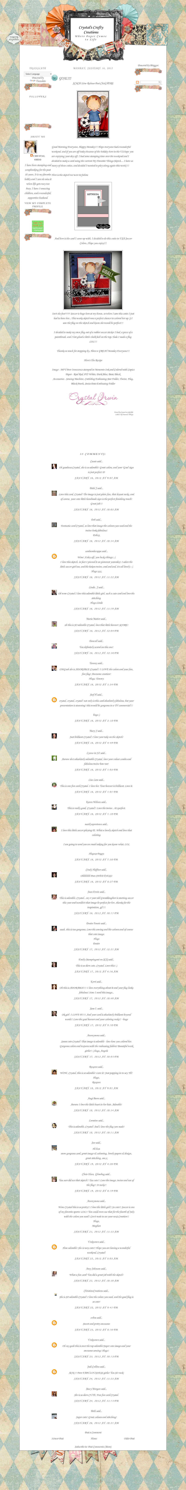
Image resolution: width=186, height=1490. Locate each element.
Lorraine (93, 1120)
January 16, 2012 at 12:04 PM (96, 630)
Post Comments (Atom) (99, 1446)
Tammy (93, 663)
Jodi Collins (93, 1366)
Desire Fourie (93, 923)
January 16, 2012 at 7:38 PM (96, 859)
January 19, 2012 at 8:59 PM (96, 1190)
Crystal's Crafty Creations (91, 30)
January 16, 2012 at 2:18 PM (96, 720)
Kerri (93, 981)
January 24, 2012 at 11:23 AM (96, 1378)
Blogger (154, 65)
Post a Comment (93, 1432)
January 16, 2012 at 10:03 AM (96, 509)
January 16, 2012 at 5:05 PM (96, 791)
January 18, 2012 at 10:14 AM (96, 1110)
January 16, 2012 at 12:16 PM (96, 653)
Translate (41, 81)
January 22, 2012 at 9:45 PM (96, 1307)
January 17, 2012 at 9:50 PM (96, 1025)
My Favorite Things (126, 415)
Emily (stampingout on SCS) (93, 959)
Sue (93, 1142)
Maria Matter (93, 619)
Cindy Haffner (93, 869)
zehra (93, 1317)
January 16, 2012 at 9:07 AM (96, 478)
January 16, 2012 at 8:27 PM (96, 881)
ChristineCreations (93, 1291)
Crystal (39, 156)
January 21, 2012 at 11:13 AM (96, 1231)
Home (94, 1438)
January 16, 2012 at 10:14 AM (96, 541)
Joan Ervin (93, 892)
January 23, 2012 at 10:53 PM (96, 1356)
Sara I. (93, 1008)
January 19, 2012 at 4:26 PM (96, 1164)
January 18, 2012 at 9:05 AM (96, 1088)
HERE (109, 83)
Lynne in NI (93, 753)
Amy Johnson (93, 1268)
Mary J (93, 731)
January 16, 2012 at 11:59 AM (96, 608)
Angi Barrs (93, 1098)
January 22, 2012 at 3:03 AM (96, 1258)
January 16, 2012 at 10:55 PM (96, 913)
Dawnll (93, 641)
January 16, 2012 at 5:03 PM (96, 769)
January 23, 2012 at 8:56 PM (96, 1329)
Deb (93, 519)
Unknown (93, 1242)
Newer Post (57, 1438)
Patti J (93, 488)
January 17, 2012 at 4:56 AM (96, 971)
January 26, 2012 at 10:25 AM (96, 1423)
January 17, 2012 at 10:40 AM (96, 998)
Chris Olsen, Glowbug (93, 1174)
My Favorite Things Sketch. (106, 161)
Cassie (93, 461)
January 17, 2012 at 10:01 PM (96, 1056)
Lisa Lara (93, 780)
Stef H (93, 694)
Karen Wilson (93, 802)
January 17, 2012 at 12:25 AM (96, 949)
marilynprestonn (93, 824)
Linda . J (93, 587)
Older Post (129, 1438)
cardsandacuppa (93, 551)
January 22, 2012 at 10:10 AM (96, 1280)
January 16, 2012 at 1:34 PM (96, 684)
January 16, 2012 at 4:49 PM (96, 742)
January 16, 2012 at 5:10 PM (96, 814)
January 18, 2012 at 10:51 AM (96, 1132)
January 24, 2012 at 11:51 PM (96, 1400)
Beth (93, 1411)
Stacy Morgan (93, 1389)
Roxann (93, 1067)
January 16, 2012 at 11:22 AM (96, 577)
